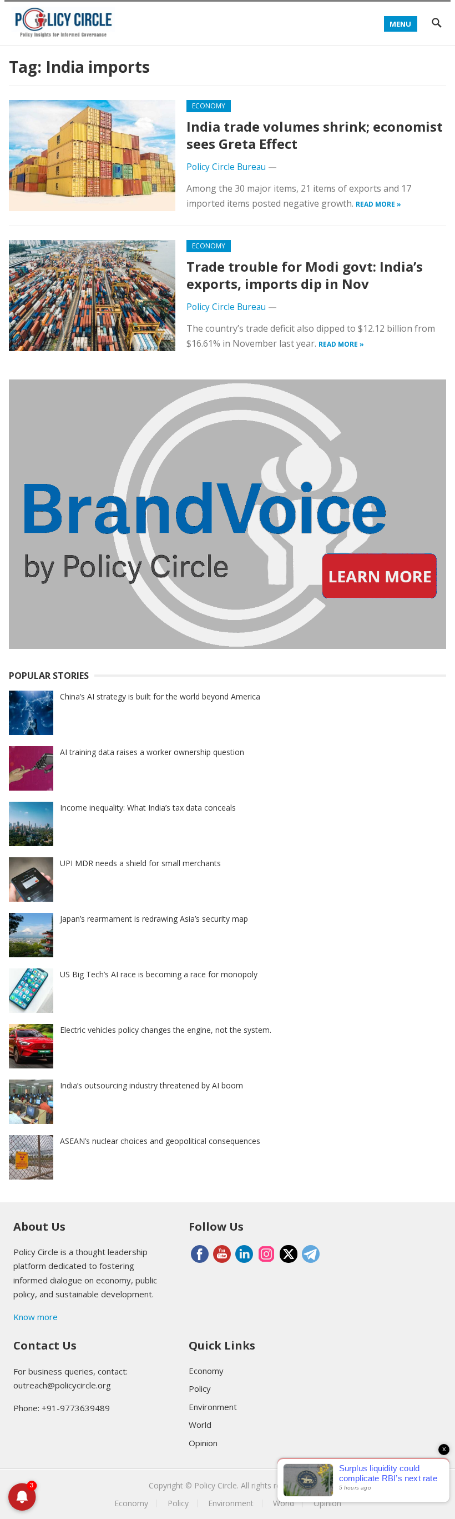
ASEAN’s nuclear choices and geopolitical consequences (160, 1141)
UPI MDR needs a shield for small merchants (140, 863)
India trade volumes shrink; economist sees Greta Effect (314, 135)
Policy (200, 1388)
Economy (208, 106)
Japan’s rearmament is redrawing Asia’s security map (154, 918)
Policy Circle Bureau (226, 167)
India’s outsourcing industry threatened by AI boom (151, 1085)
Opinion (203, 1442)
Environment (213, 1406)
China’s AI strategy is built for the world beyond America (160, 696)
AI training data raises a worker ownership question (152, 752)
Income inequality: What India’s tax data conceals (148, 807)
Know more (35, 1316)
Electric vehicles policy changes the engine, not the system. (165, 1030)
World (200, 1424)
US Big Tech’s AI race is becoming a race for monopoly (158, 974)
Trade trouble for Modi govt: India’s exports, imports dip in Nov (304, 275)
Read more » (378, 204)
